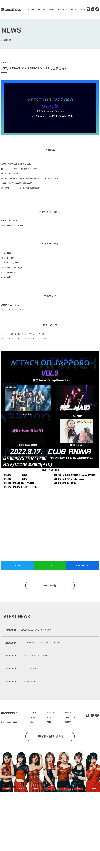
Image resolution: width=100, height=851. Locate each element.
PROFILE (41, 9)
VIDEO (82, 9)
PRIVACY (69, 717)
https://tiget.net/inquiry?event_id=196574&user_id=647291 (23, 339)
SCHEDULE (62, 9)
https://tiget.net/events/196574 (13, 225)
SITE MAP (67, 722)
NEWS (51, 9)
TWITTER (17, 565)
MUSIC (73, 9)
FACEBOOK (82, 565)
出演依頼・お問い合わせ (50, 736)
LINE (50, 565)
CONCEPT (30, 9)
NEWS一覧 (50, 585)
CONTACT (67, 712)
